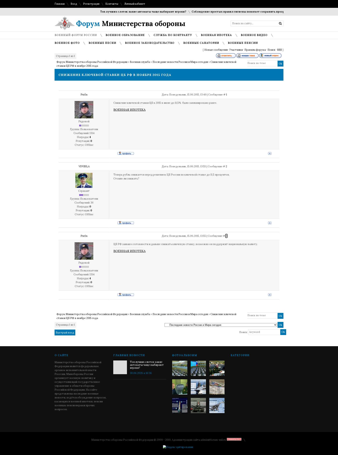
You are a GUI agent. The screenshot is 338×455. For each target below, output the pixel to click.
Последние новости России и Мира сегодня (180, 62)
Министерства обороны (130, 23)
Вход (74, 3)
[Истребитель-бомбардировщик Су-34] (217, 405)
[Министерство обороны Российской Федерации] (180, 368)
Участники (236, 49)
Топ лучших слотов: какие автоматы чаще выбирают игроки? (137, 11)
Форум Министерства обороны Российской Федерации (92, 62)
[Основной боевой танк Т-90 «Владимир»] (198, 405)
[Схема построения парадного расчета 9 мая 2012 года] (217, 387)
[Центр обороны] (198, 368)
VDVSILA (84, 166)
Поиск (271, 49)
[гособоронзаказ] (217, 368)
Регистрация (91, 3)
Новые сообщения (216, 49)
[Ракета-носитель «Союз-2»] (180, 405)
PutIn (84, 94)
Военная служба (140, 62)
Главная (60, 3)
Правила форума (255, 49)
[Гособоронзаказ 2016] (180, 387)
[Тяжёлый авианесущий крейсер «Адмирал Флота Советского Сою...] (198, 387)
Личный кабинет (134, 3)
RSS (279, 49)
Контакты (111, 3)
